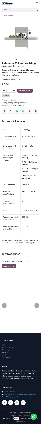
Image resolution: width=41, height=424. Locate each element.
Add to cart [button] (26, 91)
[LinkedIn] (16, 110)
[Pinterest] (29, 110)
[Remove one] (4, 91)
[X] (10, 110)
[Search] (36, 10)
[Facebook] (4, 110)
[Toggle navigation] (37, 3)
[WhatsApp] (23, 110)
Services (5, 352)
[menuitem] (16, 415)
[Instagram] (23, 402)
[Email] (35, 110)
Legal (4, 355)
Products (5, 350)
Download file (8, 266)
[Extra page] (16, 402)
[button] (3, 38)
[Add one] (14, 91)
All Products (9, 15)
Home (4, 345)
